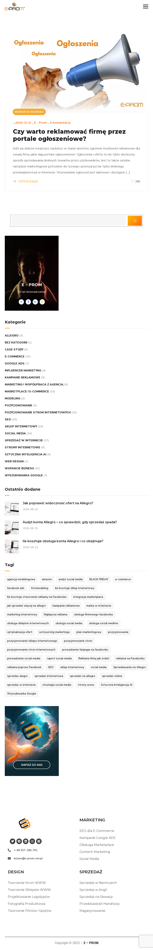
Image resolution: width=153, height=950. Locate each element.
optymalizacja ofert (19, 632)
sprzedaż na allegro (82, 676)
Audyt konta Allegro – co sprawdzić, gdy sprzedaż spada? (70, 522)
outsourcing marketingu (54, 632)
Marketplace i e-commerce (27, 391)
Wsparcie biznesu (29, 111)
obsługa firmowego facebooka (93, 614)
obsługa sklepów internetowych (28, 623)
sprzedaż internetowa (48, 676)
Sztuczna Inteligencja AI (25, 454)
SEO (8, 419)
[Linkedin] (25, 841)
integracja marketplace (88, 597)
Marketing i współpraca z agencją (34, 384)
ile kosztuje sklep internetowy (74, 588)
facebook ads (15, 588)
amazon (47, 579)
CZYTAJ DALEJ (28, 181)
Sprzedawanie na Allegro (129, 667)
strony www (86, 685)
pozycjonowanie (18, 405)
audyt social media (71, 579)
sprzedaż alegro (17, 676)
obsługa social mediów (103, 623)
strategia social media (56, 685)
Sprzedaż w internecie (24, 440)
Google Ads (15, 363)
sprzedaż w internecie (21, 685)
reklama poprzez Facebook (24, 667)
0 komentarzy (60, 122)
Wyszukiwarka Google (24, 475)
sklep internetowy (21, 426)
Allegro (12, 335)
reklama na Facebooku (130, 658)
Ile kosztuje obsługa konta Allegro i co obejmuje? (63, 541)
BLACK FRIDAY (98, 579)
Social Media (15, 433)
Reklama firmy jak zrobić (93, 658)
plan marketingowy (88, 632)
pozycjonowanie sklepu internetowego (32, 641)
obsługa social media (69, 623)
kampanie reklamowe (22, 377)
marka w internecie (98, 606)
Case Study (14, 349)
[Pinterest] (39, 841)
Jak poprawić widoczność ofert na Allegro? (58, 503)
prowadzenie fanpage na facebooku (85, 650)
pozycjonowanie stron (78, 641)
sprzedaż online (112, 676)
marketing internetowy (22, 614)
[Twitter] (12, 841)
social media (99, 667)
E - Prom (40, 122)
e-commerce (15, 356)
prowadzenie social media (23, 658)
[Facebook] (19, 841)
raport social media (59, 658)
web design (14, 461)
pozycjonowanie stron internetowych (31, 650)
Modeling (12, 398)
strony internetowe (22, 447)
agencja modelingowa (21, 579)
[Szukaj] (135, 221)
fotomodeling (39, 588)
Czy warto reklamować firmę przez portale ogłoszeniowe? (69, 135)
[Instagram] (32, 841)
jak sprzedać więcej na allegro (26, 606)
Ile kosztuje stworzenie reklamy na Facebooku (37, 597)
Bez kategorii (16, 342)
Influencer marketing (23, 370)
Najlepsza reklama (55, 614)
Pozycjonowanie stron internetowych (38, 412)
